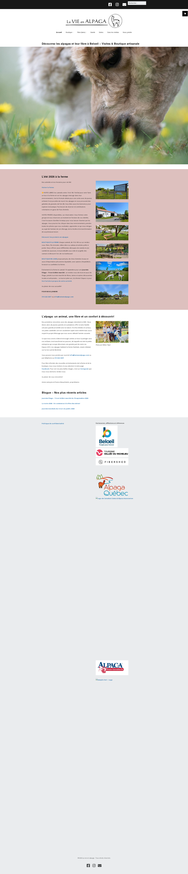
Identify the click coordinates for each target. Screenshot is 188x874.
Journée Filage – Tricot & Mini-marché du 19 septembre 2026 (65, 398)
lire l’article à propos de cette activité (57, 281)
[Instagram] (117, 4)
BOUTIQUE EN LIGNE (49, 259)
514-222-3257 (46, 297)
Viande (92, 32)
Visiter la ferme (48, 187)
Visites (101, 32)
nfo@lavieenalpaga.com (64, 297)
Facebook (45, 369)
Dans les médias (113, 32)
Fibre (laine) (81, 32)
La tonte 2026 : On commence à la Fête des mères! (61, 403)
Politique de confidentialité (53, 423)
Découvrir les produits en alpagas (55, 237)
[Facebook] (111, 4)
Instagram (84, 369)
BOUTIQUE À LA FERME (50, 242)
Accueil (59, 32)
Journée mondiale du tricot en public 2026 (58, 409)
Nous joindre (127, 32)
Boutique (69, 32)
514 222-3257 (59, 358)
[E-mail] (124, 4)
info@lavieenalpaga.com (79, 355)
